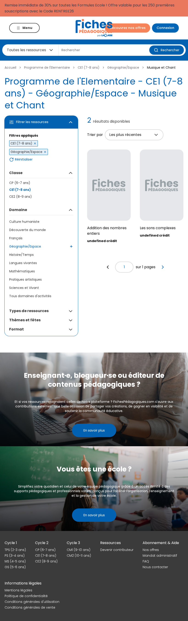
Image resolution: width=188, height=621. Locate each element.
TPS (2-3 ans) (15, 550)
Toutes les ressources (26, 50)
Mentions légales (18, 590)
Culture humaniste (24, 221)
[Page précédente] (108, 267)
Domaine (18, 209)
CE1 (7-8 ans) (89, 67)
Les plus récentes (125, 134)
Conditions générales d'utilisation (32, 601)
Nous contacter (155, 567)
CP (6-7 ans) (19, 183)
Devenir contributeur (116, 550)
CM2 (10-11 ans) (79, 555)
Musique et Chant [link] (161, 67)
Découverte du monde (27, 230)
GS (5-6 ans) (15, 567)
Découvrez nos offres (128, 27)
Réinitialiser (24, 159)
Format (16, 329)
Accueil (10, 67)
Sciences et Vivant (24, 287)
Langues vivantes (23, 263)
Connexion (165, 27)
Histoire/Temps (21, 254)
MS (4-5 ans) (15, 561)
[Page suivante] (163, 267)
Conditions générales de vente (30, 607)
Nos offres (151, 550)
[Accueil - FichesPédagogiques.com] (94, 27)
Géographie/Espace (123, 67)
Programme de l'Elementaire (47, 67)
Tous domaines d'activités (30, 296)
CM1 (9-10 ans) (78, 550)
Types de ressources (29, 310)
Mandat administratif (160, 555)
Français (15, 238)
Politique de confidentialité (26, 596)
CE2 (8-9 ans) (20, 196)
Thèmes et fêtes (25, 320)
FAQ (146, 561)
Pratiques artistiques (25, 279)
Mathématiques (22, 271)
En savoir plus (94, 430)
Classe (15, 172)
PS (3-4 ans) (15, 555)
